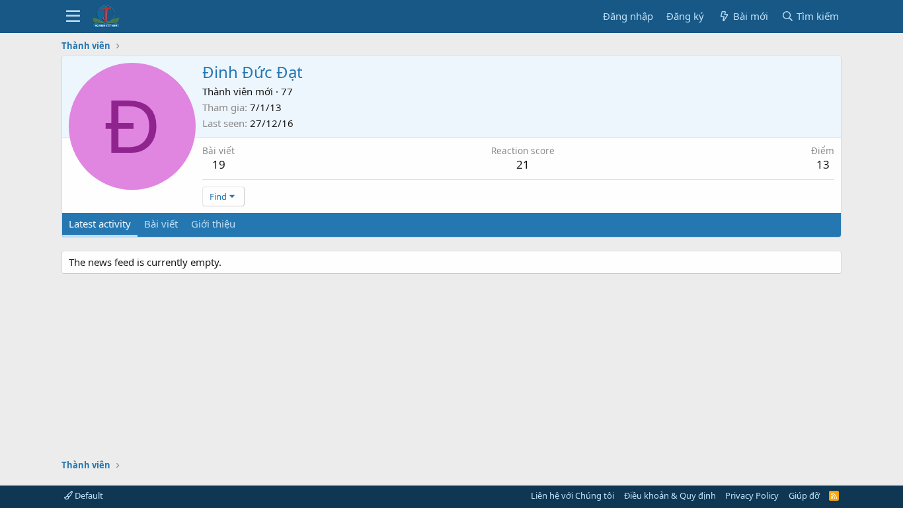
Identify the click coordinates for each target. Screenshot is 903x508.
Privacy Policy (752, 495)
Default (88, 495)
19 (218, 164)
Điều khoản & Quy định (670, 495)
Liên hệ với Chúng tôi (572, 495)
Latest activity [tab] (100, 223)
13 (823, 164)
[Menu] (73, 16)
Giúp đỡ (804, 495)
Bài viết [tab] (161, 223)
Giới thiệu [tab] (213, 223)
